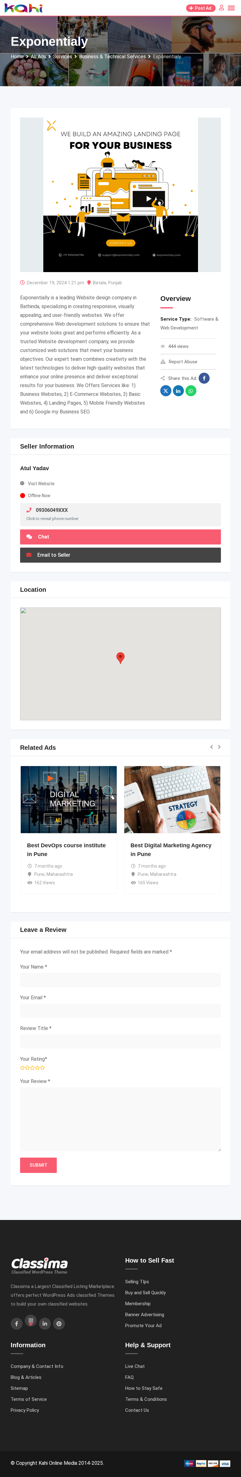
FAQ (129, 1377)
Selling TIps (137, 1282)
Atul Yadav (34, 468)
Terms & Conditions (146, 1399)
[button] (120, 658)
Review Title (35, 1028)
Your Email (33, 998)
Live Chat (135, 1366)
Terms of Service (29, 1399)
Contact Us (137, 1410)
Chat (43, 537)
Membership (138, 1303)
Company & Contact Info (37, 1366)
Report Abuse (183, 362)
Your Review (35, 1081)
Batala (99, 283)
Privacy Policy (25, 1410)
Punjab (115, 283)
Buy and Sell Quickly (145, 1293)
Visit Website (41, 483)
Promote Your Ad (143, 1325)
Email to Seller (53, 555)
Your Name (33, 967)
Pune (39, 874)
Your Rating (33, 1059)
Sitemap (19, 1388)
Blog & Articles (26, 1377)
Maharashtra (59, 874)
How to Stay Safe (144, 1388)
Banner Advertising (144, 1314)
